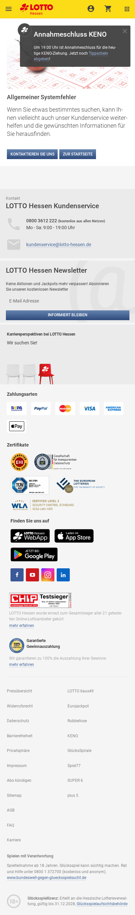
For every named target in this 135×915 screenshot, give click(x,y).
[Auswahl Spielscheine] (8, 9)
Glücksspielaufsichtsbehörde (102, 904)
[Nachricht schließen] (125, 31)
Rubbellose (77, 721)
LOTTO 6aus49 (81, 691)
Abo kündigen (19, 780)
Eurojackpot (78, 706)
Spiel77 (74, 765)
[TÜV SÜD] (29, 484)
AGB (10, 810)
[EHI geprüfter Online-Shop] (19, 461)
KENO (73, 736)
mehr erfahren (21, 625)
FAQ (10, 825)
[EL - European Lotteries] (80, 484)
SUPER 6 (75, 780)
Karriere (14, 840)
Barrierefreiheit (19, 736)
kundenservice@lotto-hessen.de (58, 244)
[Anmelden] (91, 9)
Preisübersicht (19, 691)
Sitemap (14, 795)
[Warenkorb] (108, 9)
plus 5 (73, 795)
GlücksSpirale (79, 750)
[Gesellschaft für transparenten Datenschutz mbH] (57, 461)
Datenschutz (18, 721)
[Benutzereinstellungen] (127, 9)
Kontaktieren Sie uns (32, 154)
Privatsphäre (18, 750)
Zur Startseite (78, 154)
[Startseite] (35, 7)
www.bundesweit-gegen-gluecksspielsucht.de (46, 877)
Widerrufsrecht (20, 706)
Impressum (17, 765)
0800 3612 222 (42, 220)
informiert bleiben (67, 315)
